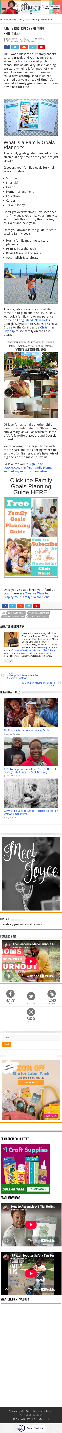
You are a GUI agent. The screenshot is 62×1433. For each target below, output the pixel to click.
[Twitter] (27, 1415)
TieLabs (49, 1411)
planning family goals (13, 617)
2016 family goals (16, 613)
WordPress (26, 1411)
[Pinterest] (30, 1415)
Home (5, 19)
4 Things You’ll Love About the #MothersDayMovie (22, 675)
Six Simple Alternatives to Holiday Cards (26, 730)
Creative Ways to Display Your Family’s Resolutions (27, 595)
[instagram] (41, 1415)
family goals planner (39, 613)
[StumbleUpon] (37, 1415)
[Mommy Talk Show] (31, 7)
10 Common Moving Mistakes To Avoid (38, 683)
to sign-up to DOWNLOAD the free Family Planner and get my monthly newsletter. (29, 467)
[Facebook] (24, 1415)
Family (13, 19)
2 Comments (12, 41)
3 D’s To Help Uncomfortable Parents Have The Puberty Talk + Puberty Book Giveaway (31, 771)
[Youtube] (33, 1415)
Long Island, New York (32, 320)
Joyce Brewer (11, 39)
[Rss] (21, 1415)
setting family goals (38, 617)
